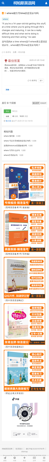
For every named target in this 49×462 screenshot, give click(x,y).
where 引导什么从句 (12, 150)
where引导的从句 (11, 155)
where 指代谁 (9, 136)
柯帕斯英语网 (7, 449)
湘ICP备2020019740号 (35, 449)
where (5, 19)
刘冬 (7, 90)
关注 (7, 111)
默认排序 (36, 103)
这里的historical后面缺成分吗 (15, 145)
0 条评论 (7, 52)
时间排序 (43, 103)
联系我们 (19, 449)
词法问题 (21, 52)
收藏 (7, 116)
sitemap (24, 451)
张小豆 (9, 121)
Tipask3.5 (17, 456)
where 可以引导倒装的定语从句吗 (17, 141)
